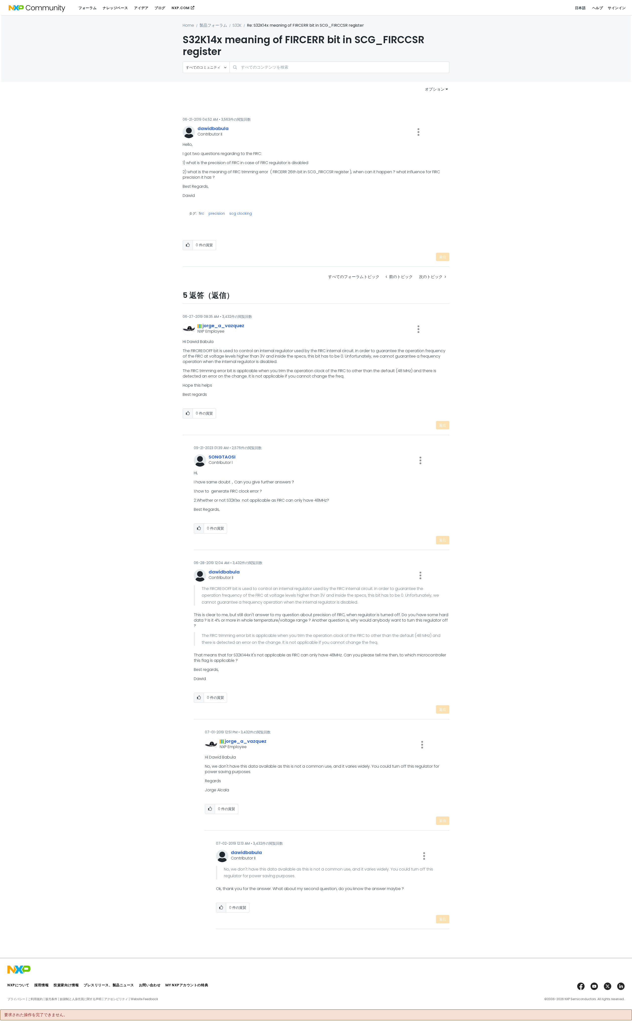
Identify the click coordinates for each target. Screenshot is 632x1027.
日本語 (580, 7)
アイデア (141, 7)
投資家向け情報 (66, 985)
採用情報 (41, 985)
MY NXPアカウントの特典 (186, 985)
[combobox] (339, 67)
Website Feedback (144, 999)
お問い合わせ (149, 985)
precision (217, 213)
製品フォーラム (213, 25)
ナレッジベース (115, 7)
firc (201, 213)
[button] (418, 132)
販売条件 (51, 999)
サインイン (617, 7)
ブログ (160, 7)
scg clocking (240, 213)
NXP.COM (181, 7)
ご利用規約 (35, 999)
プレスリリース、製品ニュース (109, 985)
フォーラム (88, 7)
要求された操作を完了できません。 (35, 1015)
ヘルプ (597, 7)
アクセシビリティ (116, 999)
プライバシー (16, 999)
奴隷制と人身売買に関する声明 (80, 999)
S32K (237, 25)
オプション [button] (435, 89)
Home (188, 25)
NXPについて (18, 985)
